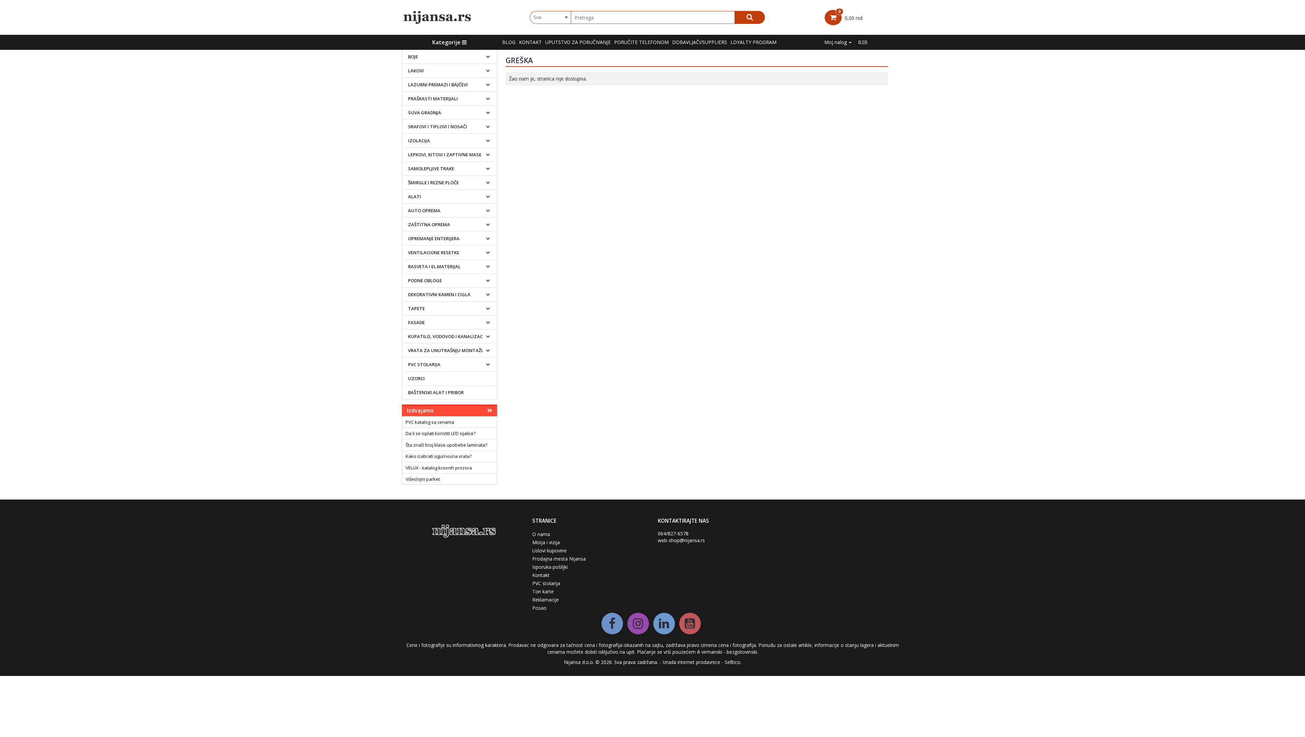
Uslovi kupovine (549, 550)
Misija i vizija (546, 542)
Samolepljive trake (431, 168)
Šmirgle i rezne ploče (433, 182)
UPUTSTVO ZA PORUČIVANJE (578, 42)
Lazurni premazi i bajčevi (438, 85)
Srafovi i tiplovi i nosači (437, 127)
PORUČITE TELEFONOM (641, 42)
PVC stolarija (424, 364)
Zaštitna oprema (429, 224)
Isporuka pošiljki (550, 567)
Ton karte (543, 591)
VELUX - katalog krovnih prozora (439, 468)
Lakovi (416, 71)
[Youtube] (690, 623)
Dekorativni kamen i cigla (439, 294)
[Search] (750, 17)
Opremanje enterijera (434, 238)
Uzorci (416, 378)
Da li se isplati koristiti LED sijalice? (441, 433)
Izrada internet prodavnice (691, 662)
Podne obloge (425, 280)
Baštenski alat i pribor (436, 392)
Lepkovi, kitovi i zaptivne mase (444, 154)
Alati (414, 196)
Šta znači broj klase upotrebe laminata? (446, 445)
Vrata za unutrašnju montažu (446, 350)
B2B (863, 42)
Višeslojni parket (423, 479)
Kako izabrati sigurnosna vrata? (439, 456)
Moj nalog (836, 42)
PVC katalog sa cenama (430, 422)
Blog (509, 42)
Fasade (416, 322)
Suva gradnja (424, 113)
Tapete (416, 308)
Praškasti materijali (433, 99)
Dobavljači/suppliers (699, 42)
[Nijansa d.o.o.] (438, 17)
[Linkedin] (664, 623)
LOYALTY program (753, 42)
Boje (413, 57)
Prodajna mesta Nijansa (559, 558)
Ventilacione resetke (433, 252)
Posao (539, 608)
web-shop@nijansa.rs (681, 540)
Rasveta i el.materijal (434, 266)
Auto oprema (424, 210)
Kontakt (530, 42)
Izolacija (419, 141)
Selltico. (733, 662)
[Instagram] (638, 623)
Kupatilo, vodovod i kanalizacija (448, 336)
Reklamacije (545, 599)
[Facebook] (612, 623)
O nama (541, 534)
